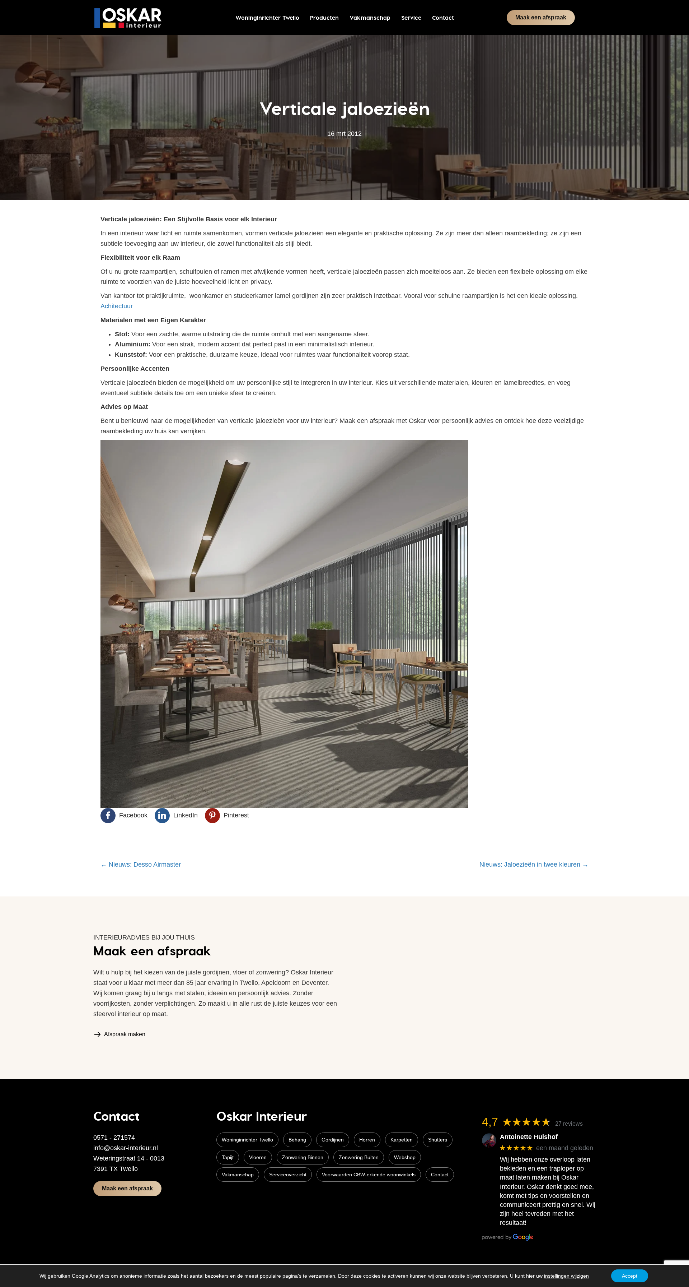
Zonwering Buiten (359, 1157)
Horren (367, 1140)
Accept (629, 1276)
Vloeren (258, 1157)
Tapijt (228, 1157)
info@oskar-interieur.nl (125, 1148)
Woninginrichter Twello (247, 1140)
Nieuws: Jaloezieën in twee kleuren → (534, 864)
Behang (297, 1140)
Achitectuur (116, 306)
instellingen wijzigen (566, 1276)
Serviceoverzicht (287, 1174)
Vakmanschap (238, 1174)
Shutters (437, 1140)
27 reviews (569, 1124)
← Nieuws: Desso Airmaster (140, 864)
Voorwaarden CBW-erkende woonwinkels (369, 1174)
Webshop (405, 1157)
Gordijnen (333, 1140)
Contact (440, 1174)
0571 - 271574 (114, 1137)
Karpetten (401, 1140)
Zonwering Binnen (302, 1157)
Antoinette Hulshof (529, 1136)
